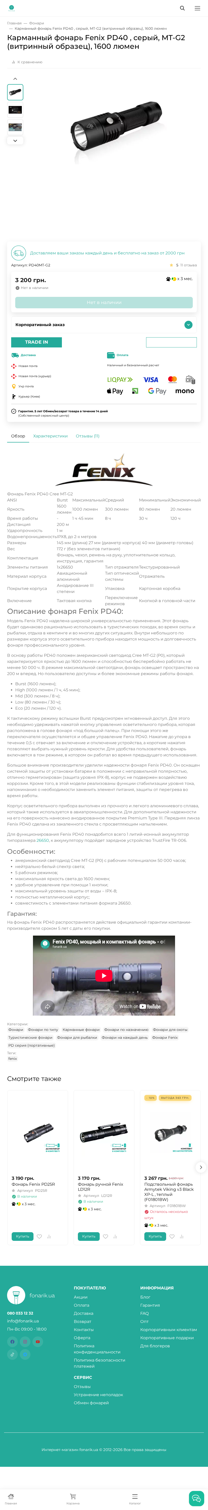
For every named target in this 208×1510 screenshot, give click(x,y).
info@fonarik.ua (23, 1321)
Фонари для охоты (170, 1029)
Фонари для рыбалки (77, 1037)
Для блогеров (155, 1346)
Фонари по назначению (126, 1029)
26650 (43, 840)
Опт (144, 1321)
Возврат (82, 1321)
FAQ (144, 1313)
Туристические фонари (30, 1037)
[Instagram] (25, 1341)
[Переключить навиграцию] (197, 8)
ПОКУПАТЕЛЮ (90, 1288)
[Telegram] (25, 1354)
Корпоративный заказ (40, 324)
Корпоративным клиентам (168, 1329)
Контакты (84, 1329)
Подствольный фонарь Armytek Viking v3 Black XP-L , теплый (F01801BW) (169, 1192)
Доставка (83, 1313)
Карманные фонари (81, 1029)
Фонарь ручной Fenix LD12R (100, 1187)
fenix (12, 1058)
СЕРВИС (83, 1378)
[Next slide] (15, 140)
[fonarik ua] (11, 7)
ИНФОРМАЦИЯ (157, 1288)
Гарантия (150, 1305)
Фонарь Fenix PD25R (33, 1184)
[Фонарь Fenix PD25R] (38, 1133)
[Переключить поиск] (182, 8)
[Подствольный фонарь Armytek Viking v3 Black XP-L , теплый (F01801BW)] (170, 1133)
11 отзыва (188, 265)
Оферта (82, 1337)
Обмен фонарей (91, 1402)
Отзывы (82, 1386)
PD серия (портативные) (31, 1045)
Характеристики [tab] (50, 436)
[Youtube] (37, 1341)
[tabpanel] (104, 757)
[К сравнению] (49, 1236)
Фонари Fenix (165, 1037)
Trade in (36, 342)
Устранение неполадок (98, 1394)
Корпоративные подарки (167, 1337)
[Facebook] (12, 1341)
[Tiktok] (12, 1354)
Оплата (81, 1305)
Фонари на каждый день (125, 1037)
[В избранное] (39, 1236)
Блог (145, 1297)
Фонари (15, 1029)
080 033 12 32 (20, 1313)
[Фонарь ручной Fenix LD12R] (104, 1133)
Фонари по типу (43, 1029)
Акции (81, 1297)
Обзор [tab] (18, 436)
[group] (116, 159)
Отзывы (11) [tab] (87, 436)
